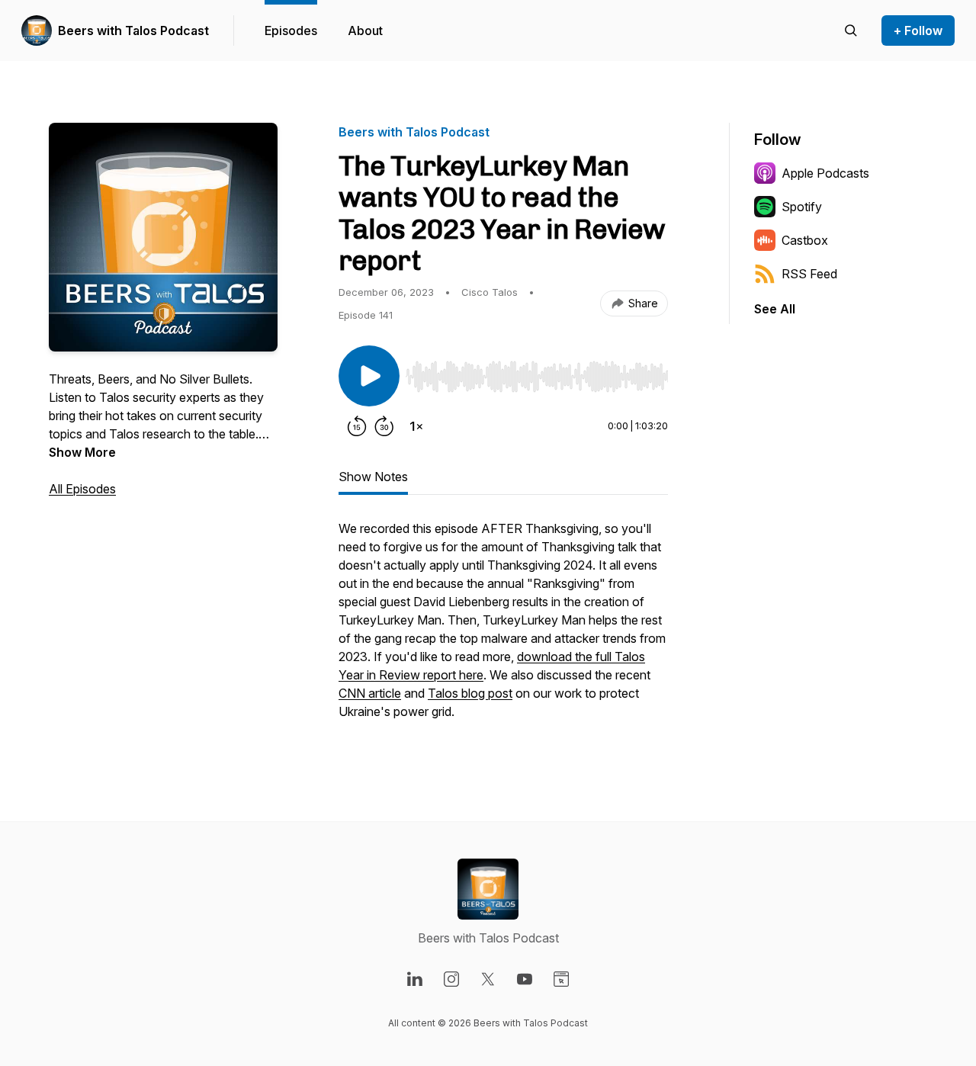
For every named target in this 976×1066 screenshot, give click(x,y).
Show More (82, 452)
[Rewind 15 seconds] (357, 426)
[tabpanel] (503, 627)
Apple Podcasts (825, 173)
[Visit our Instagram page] (451, 979)
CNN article (370, 693)
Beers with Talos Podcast (133, 30)
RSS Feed (809, 273)
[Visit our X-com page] (488, 979)
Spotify (802, 206)
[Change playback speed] (416, 426)
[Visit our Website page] (561, 979)
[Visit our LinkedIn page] (414, 979)
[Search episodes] (851, 30)
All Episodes (82, 488)
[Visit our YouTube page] (524, 979)
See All (774, 308)
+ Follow (918, 30)
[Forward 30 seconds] (384, 426)
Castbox (805, 240)
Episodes (291, 30)
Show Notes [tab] (373, 476)
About (365, 30)
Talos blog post (470, 693)
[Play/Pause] (369, 375)
